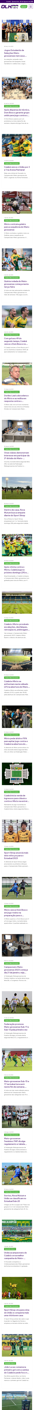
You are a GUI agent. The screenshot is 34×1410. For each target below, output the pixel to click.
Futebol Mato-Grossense (11, 106)
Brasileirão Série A (10, 1249)
